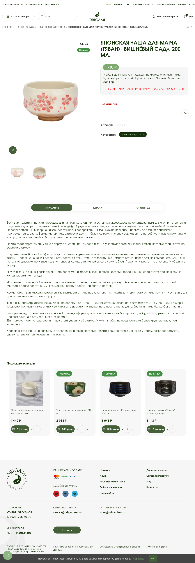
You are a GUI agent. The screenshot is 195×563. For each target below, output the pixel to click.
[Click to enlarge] (13, 150)
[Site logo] (97, 16)
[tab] (51, 207)
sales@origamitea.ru (113, 512)
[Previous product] (185, 26)
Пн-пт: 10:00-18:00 (19, 533)
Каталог (67, 530)
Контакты (152, 487)
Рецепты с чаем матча (113, 481)
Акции (103, 475)
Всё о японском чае (111, 487)
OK (152, 558)
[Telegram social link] (75, 494)
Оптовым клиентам (157, 475)
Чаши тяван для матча (51, 26)
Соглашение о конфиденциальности (120, 546)
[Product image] (29, 388)
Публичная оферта (156, 546)
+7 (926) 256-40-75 (19, 516)
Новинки (105, 470)
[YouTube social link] (56, 494)
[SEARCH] (41, 16)
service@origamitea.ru (67, 512)
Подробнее (137, 558)
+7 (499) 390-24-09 (19, 512)
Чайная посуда (25, 26)
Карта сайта (107, 492)
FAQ (148, 481)
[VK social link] (65, 494)
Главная (7, 26)
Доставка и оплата (157, 470)
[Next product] (191, 26)
